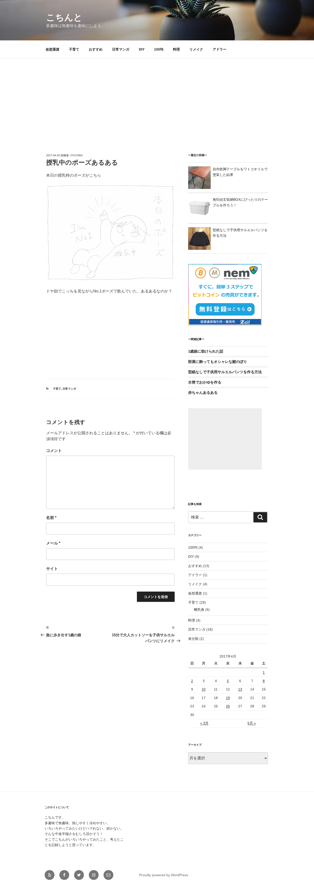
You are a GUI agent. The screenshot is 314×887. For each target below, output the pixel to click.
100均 (158, 49)
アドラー (219, 49)
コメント (54, 451)
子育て (74, 49)
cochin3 (76, 155)
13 (240, 689)
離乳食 (199, 609)
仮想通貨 (52, 49)
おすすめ (96, 49)
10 (204, 689)
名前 (51, 518)
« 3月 (204, 723)
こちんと (64, 17)
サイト (52, 569)
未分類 (193, 639)
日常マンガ (120, 49)
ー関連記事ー (196, 339)
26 (228, 706)
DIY (141, 49)
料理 (176, 49)
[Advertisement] (157, 95)
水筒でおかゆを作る (204, 382)
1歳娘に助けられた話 (205, 351)
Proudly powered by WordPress (163, 875)
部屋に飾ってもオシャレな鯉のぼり (217, 361)
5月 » (252, 723)
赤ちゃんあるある (203, 392)
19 (228, 698)
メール (53, 543)
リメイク (196, 49)
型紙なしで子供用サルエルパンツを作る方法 (225, 372)
